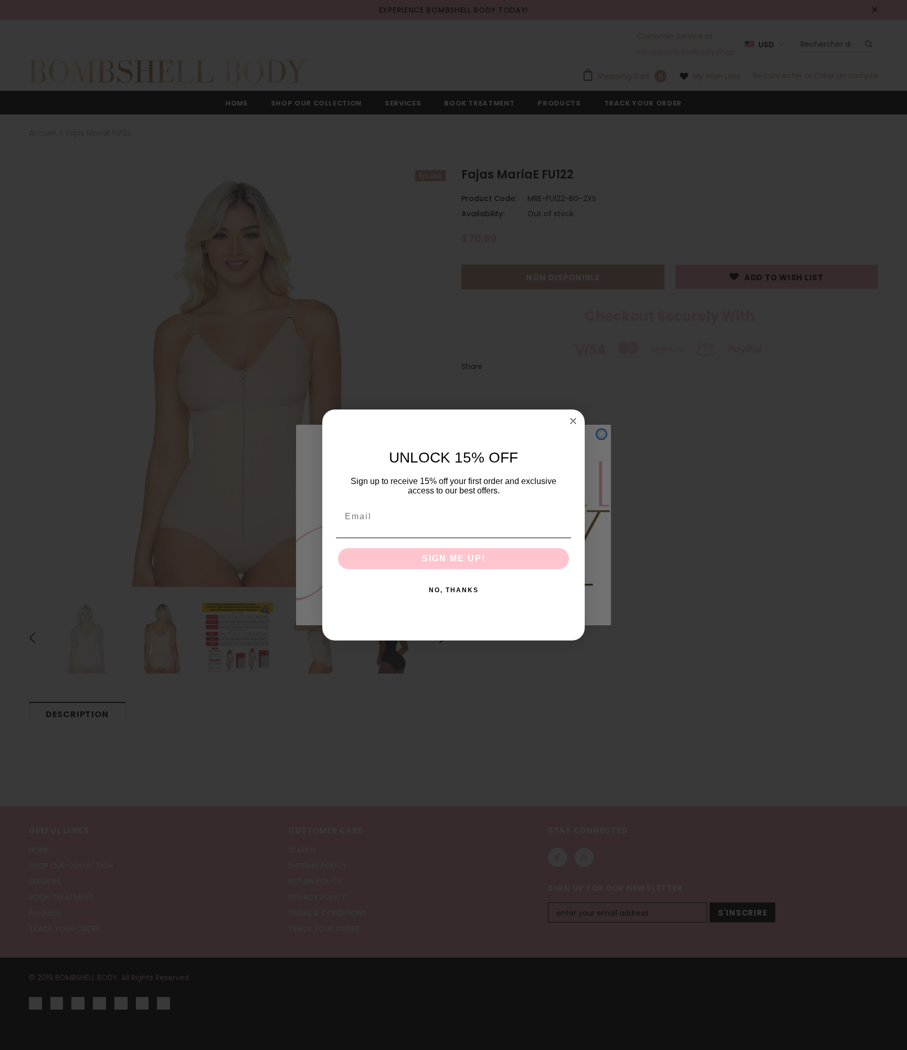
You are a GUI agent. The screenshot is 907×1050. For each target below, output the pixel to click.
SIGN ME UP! (454, 558)
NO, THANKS (454, 590)
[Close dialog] (573, 421)
